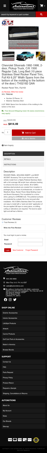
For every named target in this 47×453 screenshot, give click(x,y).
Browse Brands (8, 350)
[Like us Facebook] (5, 300)
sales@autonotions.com (15, 286)
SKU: (3, 94)
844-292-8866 (11, 279)
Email (6, 239)
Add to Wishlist (30, 138)
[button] (23, 14)
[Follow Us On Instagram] (10, 300)
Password (8, 244)
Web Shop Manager (23, 450)
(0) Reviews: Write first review (12, 92)
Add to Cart (30, 132)
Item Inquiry (9, 145)
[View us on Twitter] (14, 300)
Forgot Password (32, 250)
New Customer (18, 250)
